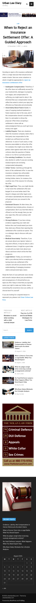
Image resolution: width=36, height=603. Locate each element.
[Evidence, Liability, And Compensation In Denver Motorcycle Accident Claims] (8, 348)
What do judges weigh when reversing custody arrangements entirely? (23, 369)
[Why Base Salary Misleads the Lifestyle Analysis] (8, 395)
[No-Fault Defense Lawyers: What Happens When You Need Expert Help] (8, 383)
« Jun (4, 588)
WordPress (13, 600)
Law (18, 23)
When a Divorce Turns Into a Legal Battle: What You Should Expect (24, 358)
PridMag (21, 600)
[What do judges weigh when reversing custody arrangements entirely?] (8, 372)
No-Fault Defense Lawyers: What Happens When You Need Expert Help (24, 380)
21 (22, 575)
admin (25, 46)
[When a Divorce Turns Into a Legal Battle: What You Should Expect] (8, 361)
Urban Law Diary (11, 3)
